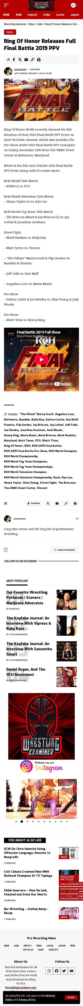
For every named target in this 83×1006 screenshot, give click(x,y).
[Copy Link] (32, 59)
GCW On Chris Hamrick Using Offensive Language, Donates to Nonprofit (27, 853)
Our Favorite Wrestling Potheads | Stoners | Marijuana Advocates (27, 597)
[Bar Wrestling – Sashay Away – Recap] (69, 913)
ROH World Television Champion (25, 472)
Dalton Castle (55, 419)
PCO (38, 440)
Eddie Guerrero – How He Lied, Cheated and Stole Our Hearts (25, 892)
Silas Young (30, 482)
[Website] (77, 518)
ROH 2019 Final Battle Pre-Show (25, 451)
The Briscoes (67, 482)
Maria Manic (29, 435)
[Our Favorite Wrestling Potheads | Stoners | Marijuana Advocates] (67, 600)
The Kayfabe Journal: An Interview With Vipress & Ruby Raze (28, 623)
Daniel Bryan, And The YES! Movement (25, 672)
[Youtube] (71, 971)
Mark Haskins (66, 435)
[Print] (39, 59)
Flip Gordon (23, 425)
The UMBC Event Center (19, 488)
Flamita (9, 425)
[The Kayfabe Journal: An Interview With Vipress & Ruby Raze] (67, 626)
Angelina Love (64, 414)
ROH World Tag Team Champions (25, 461)
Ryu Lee (67, 477)
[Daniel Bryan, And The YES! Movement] (67, 677)
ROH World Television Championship (28, 477)
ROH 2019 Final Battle (46, 446)
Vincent (42, 488)
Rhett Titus (50, 440)
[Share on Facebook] (14, 59)
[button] (10, 799)
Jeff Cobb (71, 425)
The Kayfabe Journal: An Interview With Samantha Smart (29, 649)
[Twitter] (64, 971)
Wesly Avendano (17, 680)
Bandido (24, 419)
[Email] (26, 59)
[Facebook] (56, 971)
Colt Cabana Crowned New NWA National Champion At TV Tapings (28, 874)
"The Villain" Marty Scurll (36, 414)
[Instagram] (49, 971)
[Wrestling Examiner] (41, 5)
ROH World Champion (63, 451)
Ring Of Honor (13, 446)
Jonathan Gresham (32, 430)
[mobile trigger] (7, 5)
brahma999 (20, 69)
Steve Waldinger (18, 634)
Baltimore (11, 419)
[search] (65, 5)
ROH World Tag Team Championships (28, 466)
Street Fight (48, 482)
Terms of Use (27, 999)
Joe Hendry (11, 430)
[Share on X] (20, 59)
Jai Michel (14, 608)
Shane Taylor (12, 482)
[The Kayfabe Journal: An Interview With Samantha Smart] (67, 651)
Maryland (10, 440)
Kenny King (11, 435)
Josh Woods (54, 430)
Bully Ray (37, 419)
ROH (27, 446)
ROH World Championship (20, 456)
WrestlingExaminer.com (20, 987)
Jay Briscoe (40, 425)
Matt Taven (26, 440)
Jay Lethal (56, 425)
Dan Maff (72, 419)
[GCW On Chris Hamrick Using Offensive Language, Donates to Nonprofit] (69, 853)
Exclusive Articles (68, 878)
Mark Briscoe (47, 435)
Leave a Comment (66, 550)
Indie (10, 32)
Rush (56, 477)
